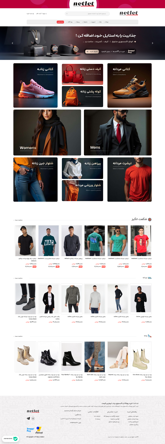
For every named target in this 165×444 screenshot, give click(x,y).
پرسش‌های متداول (114, 422)
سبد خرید (30, 13)
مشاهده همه (18, 220)
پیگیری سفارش (133, 425)
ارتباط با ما (97, 416)
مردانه (106, 22)
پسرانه (78, 22)
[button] (12, 43)
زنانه (100, 22)
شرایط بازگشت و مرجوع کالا (111, 416)
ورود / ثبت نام (41, 13)
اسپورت (93, 22)
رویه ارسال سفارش (132, 419)
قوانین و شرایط (115, 419)
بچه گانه (70, 22)
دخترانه (85, 22)
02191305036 (74, 423)
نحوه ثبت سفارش (133, 416)
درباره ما (97, 419)
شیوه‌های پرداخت (133, 422)
